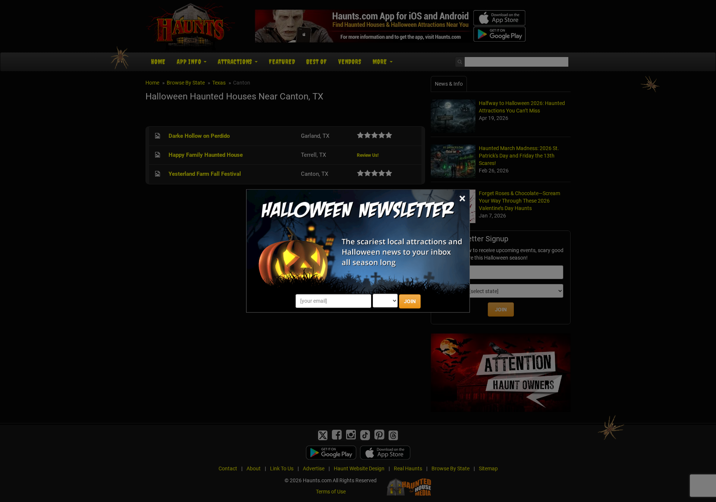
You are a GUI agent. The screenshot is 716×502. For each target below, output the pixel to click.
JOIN (410, 302)
